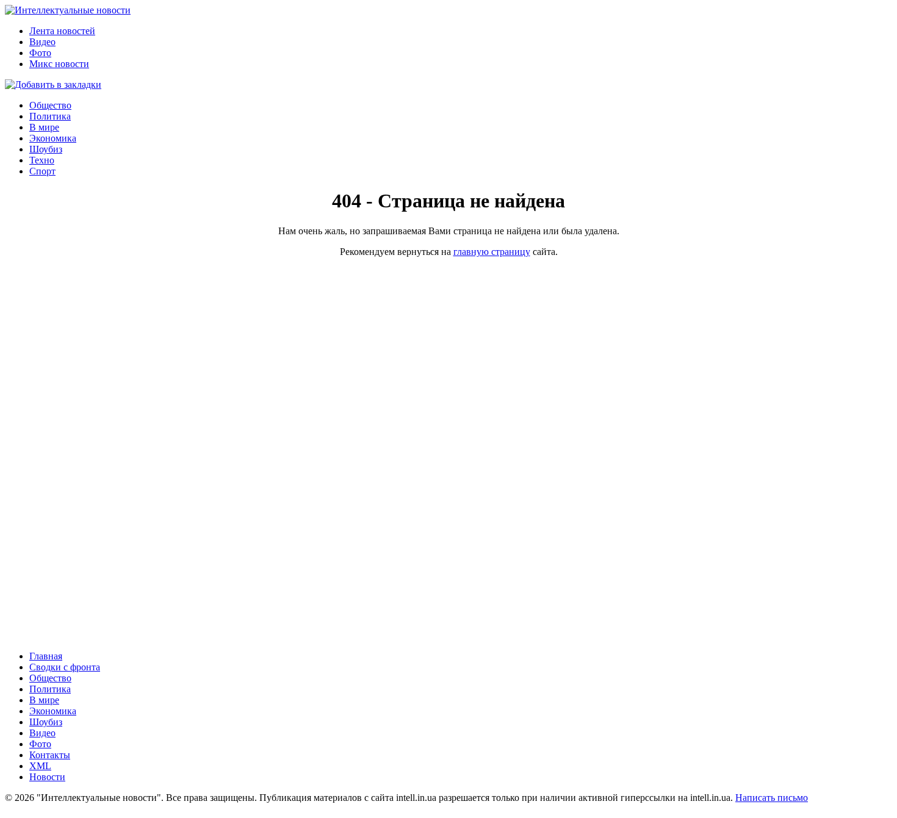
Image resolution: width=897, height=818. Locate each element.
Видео (42, 42)
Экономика (52, 138)
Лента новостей (62, 31)
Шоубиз (45, 149)
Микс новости (59, 64)
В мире (44, 127)
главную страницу (491, 251)
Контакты (49, 755)
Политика (50, 116)
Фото (40, 53)
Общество (50, 105)
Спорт (42, 171)
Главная (45, 656)
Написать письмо (771, 797)
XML (40, 766)
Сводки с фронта (64, 667)
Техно (41, 160)
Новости (47, 777)
